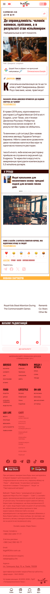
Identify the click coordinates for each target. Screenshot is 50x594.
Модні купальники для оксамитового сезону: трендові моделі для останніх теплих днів (28, 182)
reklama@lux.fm (10, 558)
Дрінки (5, 397)
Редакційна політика (22, 438)
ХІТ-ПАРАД (37, 404)
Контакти (21, 448)
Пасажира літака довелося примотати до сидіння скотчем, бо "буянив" (23, 100)
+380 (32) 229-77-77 (12, 534)
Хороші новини (28, 260)
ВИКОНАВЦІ (37, 397)
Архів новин (22, 451)
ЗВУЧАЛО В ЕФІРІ (39, 400)
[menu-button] (4, 4)
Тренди (36, 378)
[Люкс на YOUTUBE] (9, 4)
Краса (36, 371)
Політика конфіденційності (24, 427)
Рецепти (6, 393)
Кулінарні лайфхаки (6, 401)
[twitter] (18, 269)
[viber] (24, 269)
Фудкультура (7, 405)
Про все (21, 393)
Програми (6, 420)
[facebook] (11, 269)
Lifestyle (23, 389)
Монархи (6, 368)
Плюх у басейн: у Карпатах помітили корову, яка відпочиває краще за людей (23, 242)
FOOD (5, 389)
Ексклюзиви (7, 379)
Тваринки (21, 372)
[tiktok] (35, 461)
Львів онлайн (7, 430)
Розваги (6, 260)
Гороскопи (22, 375)
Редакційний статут (22, 433)
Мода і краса (37, 365)
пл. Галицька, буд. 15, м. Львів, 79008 (20, 566)
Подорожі (21, 404)
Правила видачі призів (23, 443)
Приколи (21, 368)
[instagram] (15, 461)
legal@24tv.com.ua (11, 550)
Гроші (13, 260)
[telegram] (5, 269)
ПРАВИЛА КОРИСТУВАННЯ (23, 417)
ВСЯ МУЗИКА (38, 393)
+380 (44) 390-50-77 (12, 542)
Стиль (36, 374)
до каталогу (25, 349)
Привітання (22, 397)
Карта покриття (8, 427)
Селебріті (6, 372)
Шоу (4, 375)
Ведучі (5, 416)
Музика (5, 382)
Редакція (21, 455)
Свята (20, 379)
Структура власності (22, 422)
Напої (19, 260)
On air (37, 389)
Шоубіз (7, 364)
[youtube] (42, 461)
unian (18, 78)
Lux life (7, 412)
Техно (20, 400)
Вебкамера (6, 423)
